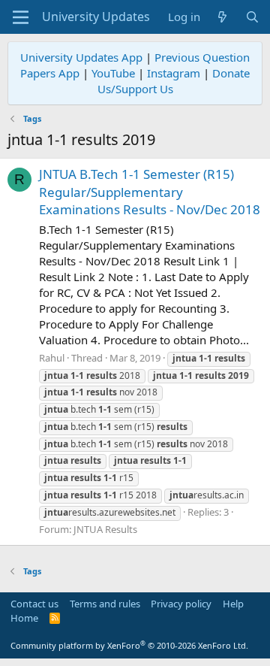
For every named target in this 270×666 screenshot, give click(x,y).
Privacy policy (181, 603)
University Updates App (81, 57)
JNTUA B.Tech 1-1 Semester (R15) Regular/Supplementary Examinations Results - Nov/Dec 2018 (149, 192)
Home (24, 618)
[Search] (252, 17)
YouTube (113, 72)
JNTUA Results (105, 529)
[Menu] (20, 17)
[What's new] (222, 17)
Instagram (173, 72)
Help (233, 603)
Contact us (34, 603)
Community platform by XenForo (129, 645)
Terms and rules (105, 603)
